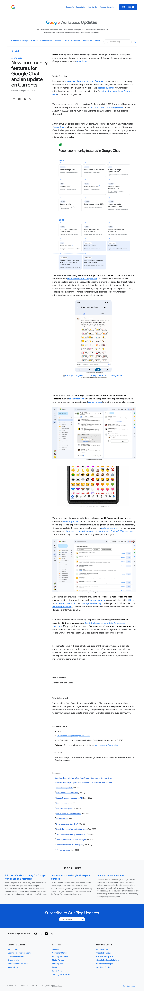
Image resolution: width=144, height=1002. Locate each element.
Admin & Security (72, 42)
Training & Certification (62, 974)
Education (87, 42)
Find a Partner (58, 960)
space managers (97, 600)
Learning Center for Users (19, 953)
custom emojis (95, 402)
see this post (82, 61)
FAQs (54, 967)
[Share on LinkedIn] (19, 99)
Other (33, 91)
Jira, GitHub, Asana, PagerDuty (99, 623)
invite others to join (110, 528)
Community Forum (16, 956)
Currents (14, 91)
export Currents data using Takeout (107, 107)
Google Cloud (102, 949)
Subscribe (128, 7)
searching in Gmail (71, 521)
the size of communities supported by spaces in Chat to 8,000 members (99, 531)
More (97, 42)
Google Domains (103, 953)
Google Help (13, 960)
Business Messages (104, 964)
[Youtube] (35, 933)
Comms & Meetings (19, 42)
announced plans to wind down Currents (84, 81)
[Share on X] (30, 99)
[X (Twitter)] (41, 933)
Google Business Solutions (107, 960)
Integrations (57, 971)
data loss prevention (61, 606)
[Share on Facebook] (24, 99)
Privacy (55, 986)
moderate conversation (66, 603)
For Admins (81, 7)
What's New (13, 967)
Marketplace (57, 964)
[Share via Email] (14, 99)
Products (70, 7)
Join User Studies (103, 967)
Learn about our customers (111, 875)
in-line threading (76, 399)
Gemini (58, 42)
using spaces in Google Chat (106, 745)
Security (55, 949)
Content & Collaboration (41, 42)
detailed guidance (106, 88)
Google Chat (24, 91)
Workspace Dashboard (18, 964)
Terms (60, 986)
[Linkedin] (46, 933)
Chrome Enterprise (104, 956)
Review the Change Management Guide (73, 736)
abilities (130, 600)
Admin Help (13, 949)
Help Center (93, 7)
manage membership (91, 603)
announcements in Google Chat (82, 278)
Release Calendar (107, 7)
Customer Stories (59, 953)
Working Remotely (60, 956)
